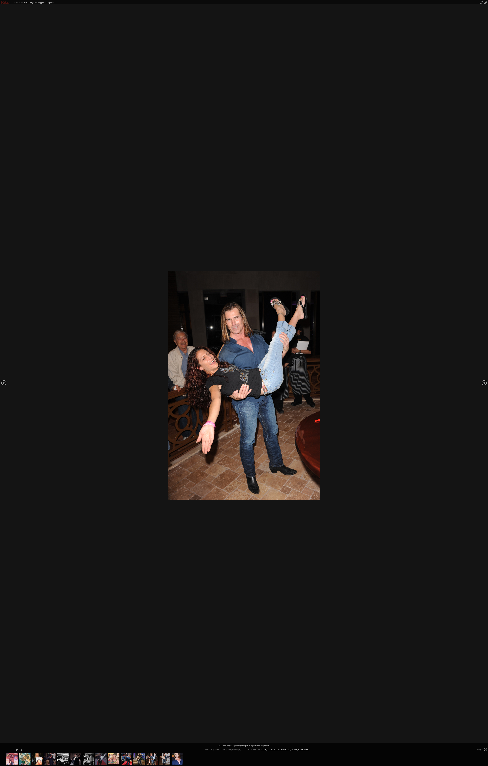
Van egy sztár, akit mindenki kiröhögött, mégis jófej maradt (285, 749)
